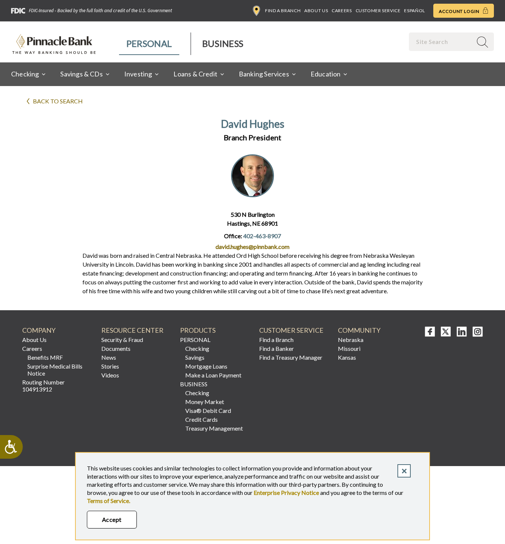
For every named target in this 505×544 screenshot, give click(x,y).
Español (414, 10)
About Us (316, 10)
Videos (110, 375)
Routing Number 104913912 (43, 386)
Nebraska (350, 339)
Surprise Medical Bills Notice (54, 370)
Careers (342, 10)
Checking (197, 348)
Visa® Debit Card (208, 410)
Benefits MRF (45, 357)
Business (222, 43)
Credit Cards (201, 419)
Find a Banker (276, 348)
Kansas (347, 357)
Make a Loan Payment (213, 375)
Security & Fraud (122, 339)
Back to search (58, 101)
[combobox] (441, 41)
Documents (116, 348)
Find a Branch (283, 10)
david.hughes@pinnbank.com (252, 246)
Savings (194, 357)
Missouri (349, 348)
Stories (110, 366)
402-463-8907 (262, 235)
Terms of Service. (108, 500)
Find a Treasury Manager (290, 357)
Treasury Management (214, 428)
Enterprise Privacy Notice (286, 492)
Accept (112, 519)
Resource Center (132, 330)
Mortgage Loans (206, 366)
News (108, 357)
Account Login (460, 11)
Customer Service (378, 10)
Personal (149, 43)
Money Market (204, 401)
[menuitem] (149, 43)
